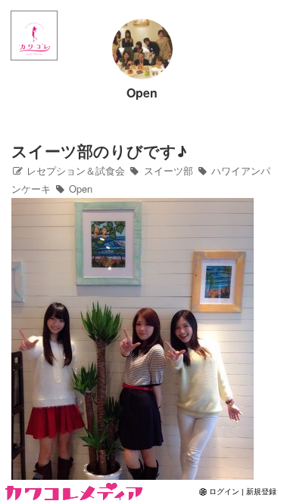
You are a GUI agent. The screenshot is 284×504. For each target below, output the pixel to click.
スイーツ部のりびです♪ (99, 151)
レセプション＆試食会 (74, 170)
